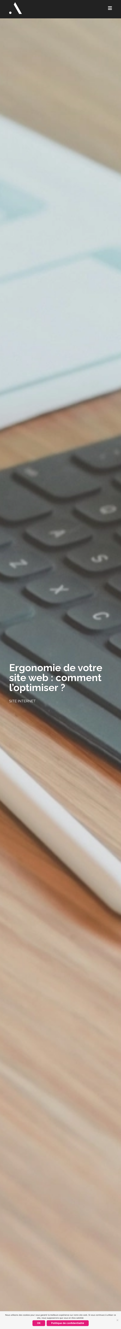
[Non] (117, 1320)
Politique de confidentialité (67, 1323)
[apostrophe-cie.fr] (15, 8)
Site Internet (22, 701)
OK (39, 1323)
